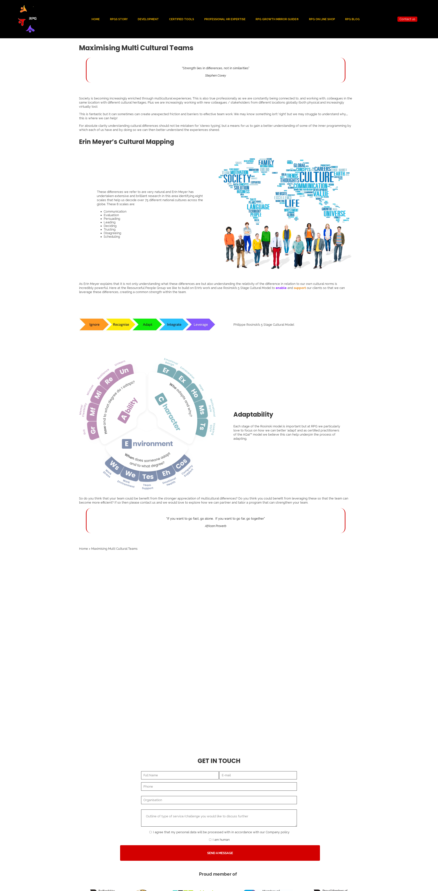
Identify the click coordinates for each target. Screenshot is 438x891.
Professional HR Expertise (225, 19)
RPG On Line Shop (322, 19)
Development (148, 19)
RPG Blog (352, 19)
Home (96, 19)
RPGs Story (119, 19)
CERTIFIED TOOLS (181, 19)
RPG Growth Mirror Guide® (277, 19)
